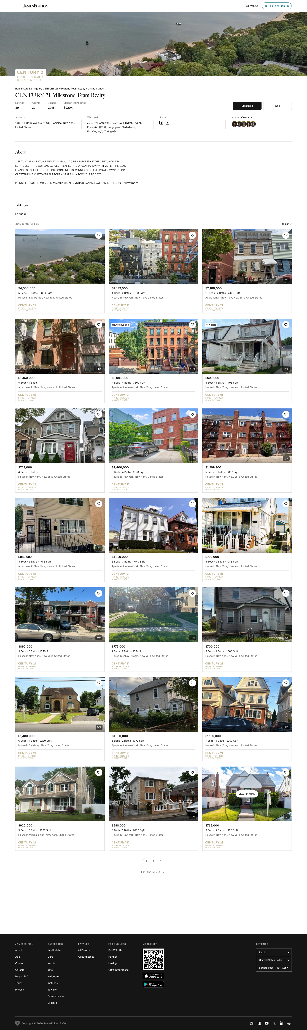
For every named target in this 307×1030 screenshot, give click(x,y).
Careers (19, 969)
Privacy (19, 989)
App (17, 956)
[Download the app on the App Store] (153, 976)
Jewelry (52, 989)
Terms (18, 982)
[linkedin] (281, 1023)
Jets (50, 969)
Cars (50, 956)
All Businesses (86, 956)
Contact (20, 963)
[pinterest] (289, 1023)
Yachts (51, 963)
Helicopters (54, 976)
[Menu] (17, 6)
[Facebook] (259, 1023)
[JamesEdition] (35, 6)
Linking (112, 963)
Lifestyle (52, 1002)
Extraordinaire (56, 996)
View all (245, 117)
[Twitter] (274, 1023)
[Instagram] (251, 1023)
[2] (160, 861)
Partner (112, 956)
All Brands (84, 950)
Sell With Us (115, 950)
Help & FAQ (21, 976)
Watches (53, 982)
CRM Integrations (118, 969)
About (18, 950)
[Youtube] (266, 1023)
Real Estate (54, 950)
